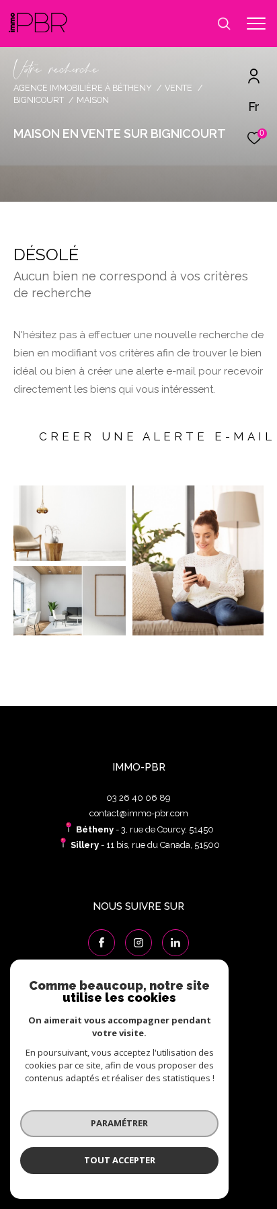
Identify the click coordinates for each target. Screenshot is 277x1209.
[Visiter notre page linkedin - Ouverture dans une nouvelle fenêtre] (175, 942)
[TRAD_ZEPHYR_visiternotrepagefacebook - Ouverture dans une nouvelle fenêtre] (101, 942)
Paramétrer (119, 1123)
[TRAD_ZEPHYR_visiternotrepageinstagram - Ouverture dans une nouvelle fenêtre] (138, 942)
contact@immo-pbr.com (138, 813)
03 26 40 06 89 (138, 798)
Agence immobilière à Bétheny (82, 88)
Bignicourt (38, 100)
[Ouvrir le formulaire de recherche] (223, 23)
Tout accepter (119, 1160)
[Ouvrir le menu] (256, 23)
